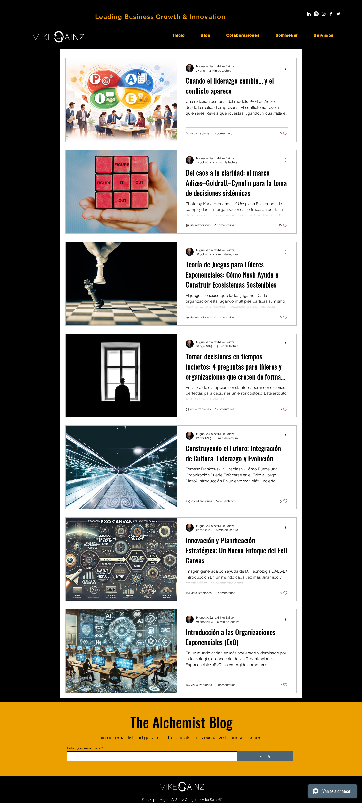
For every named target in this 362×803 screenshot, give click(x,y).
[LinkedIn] (308, 13)
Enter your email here (83, 748)
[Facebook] (331, 13)
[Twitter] (338, 13)
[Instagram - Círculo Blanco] (316, 13)
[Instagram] (323, 13)
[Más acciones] (287, 68)
